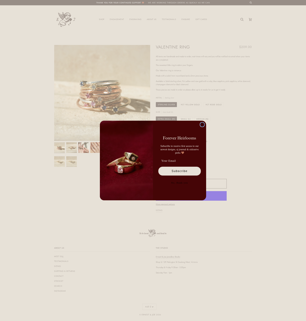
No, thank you (179, 182)
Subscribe (180, 171)
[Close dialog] (202, 124)
